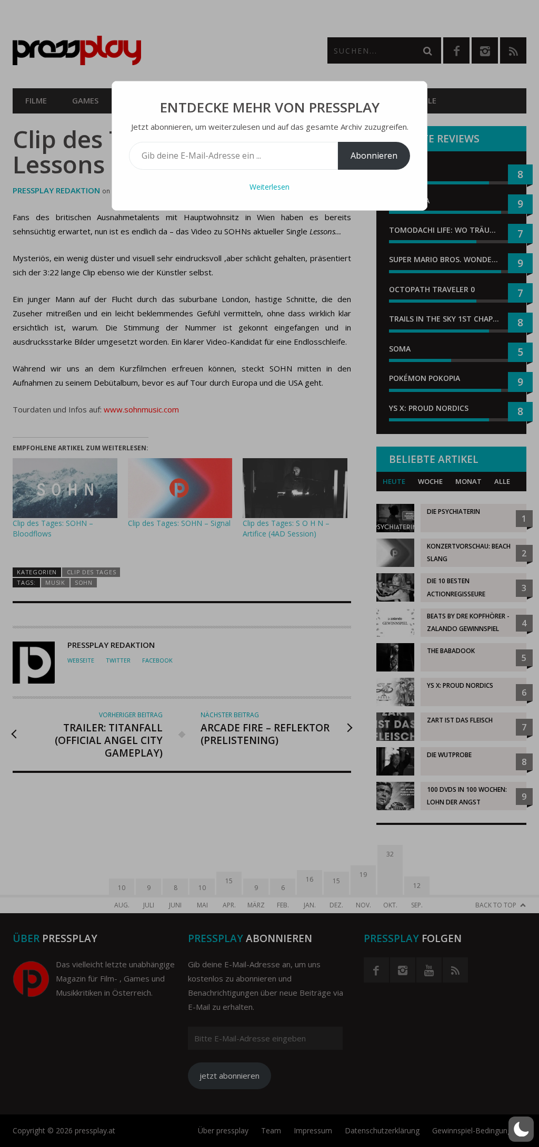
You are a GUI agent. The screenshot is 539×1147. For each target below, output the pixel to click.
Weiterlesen (269, 187)
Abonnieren (374, 155)
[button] (521, 1129)
